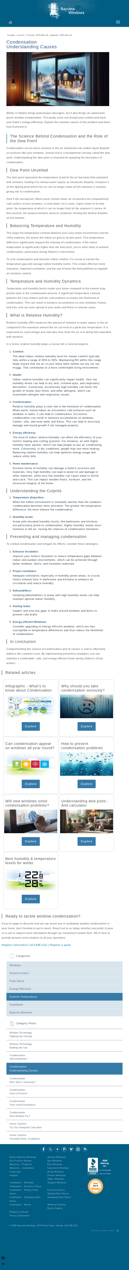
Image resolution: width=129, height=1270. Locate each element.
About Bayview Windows (22, 1157)
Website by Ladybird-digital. (103, 1230)
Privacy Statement (19, 1215)
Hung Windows (55, 1171)
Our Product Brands (20, 1160)
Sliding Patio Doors (58, 1193)
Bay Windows (54, 1160)
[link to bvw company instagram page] (78, 1149)
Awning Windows (56, 1157)
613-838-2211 (39, 944)
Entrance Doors (56, 1190)
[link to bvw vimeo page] (71, 1149)
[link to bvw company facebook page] (43, 1149)
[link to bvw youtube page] (57, 1149)
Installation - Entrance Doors (25, 1186)
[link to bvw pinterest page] (64, 1149)
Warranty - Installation (21, 1168)
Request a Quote (18, 1212)
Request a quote (60, 944)
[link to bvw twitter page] (50, 1149)
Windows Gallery (56, 1204)
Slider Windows (55, 1179)
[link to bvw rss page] (85, 1149)
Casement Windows (58, 1168)
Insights (13, 1175)
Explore (30, 726)
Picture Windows (56, 1175)
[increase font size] (3, 1258)
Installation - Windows (21, 1182)
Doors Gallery (55, 1208)
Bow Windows (55, 1164)
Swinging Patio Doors (59, 1197)
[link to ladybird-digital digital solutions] (118, 1231)
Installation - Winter (20, 1204)
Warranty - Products (20, 1164)
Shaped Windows (57, 1182)
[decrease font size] (3, 1264)
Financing (14, 1171)
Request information (15, 944)
